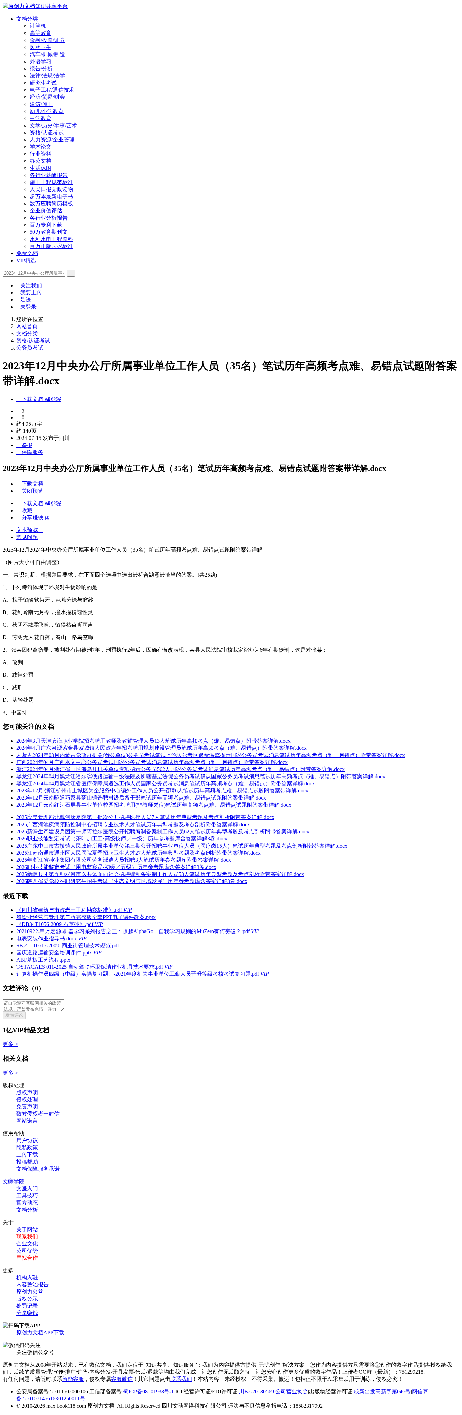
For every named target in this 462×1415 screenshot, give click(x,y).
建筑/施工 (41, 104)
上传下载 (27, 1155)
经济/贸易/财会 (47, 97)
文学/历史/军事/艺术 (53, 125)
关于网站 (27, 1229)
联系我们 (27, 1236)
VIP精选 (26, 260)
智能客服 (73, 1379)
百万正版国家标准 (51, 246)
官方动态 (27, 1203)
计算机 (38, 26)
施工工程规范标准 (51, 182)
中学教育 (40, 118)
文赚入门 (27, 1188)
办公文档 (40, 161)
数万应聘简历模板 (51, 203)
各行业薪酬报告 (49, 175)
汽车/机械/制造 (47, 54)
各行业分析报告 (49, 218)
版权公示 (27, 1299)
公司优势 (27, 1251)
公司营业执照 (291, 1391)
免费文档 (27, 253)
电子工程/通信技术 (52, 90)
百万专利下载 (46, 225)
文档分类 (27, 19)
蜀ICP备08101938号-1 (148, 1391)
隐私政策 (27, 1147)
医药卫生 (40, 47)
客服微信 (122, 1379)
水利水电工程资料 (51, 239)
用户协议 (27, 1140)
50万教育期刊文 (49, 232)
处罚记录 (27, 1306)
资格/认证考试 (47, 132)
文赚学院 (13, 1181)
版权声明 (27, 1092)
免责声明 (27, 1106)
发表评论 (14, 1015)
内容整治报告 (32, 1284)
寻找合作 (27, 1258)
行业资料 (40, 154)
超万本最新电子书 (51, 196)
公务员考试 (29, 348)
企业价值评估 (46, 211)
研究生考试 (43, 83)
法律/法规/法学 (47, 75)
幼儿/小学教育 (47, 111)
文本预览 (29, 530)
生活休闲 (40, 168)
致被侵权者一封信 (38, 1114)
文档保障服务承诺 (38, 1169)
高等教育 (40, 33)
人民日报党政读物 (51, 189)
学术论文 (40, 147)
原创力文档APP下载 (40, 1332)
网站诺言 (27, 1121)
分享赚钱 (27, 1313)
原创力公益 (29, 1292)
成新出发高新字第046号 (382, 1391)
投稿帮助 (27, 1162)
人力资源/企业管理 (52, 139)
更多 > (10, 1044)
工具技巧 (27, 1195)
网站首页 (27, 326)
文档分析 (27, 1210)
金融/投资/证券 (47, 40)
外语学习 (40, 61)
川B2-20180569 (256, 1391)
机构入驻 (27, 1277)
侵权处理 (27, 1099)
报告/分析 (41, 68)
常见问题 (27, 537)
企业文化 (27, 1243)
